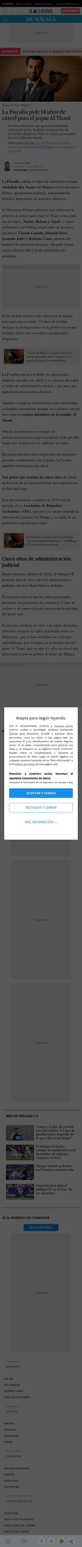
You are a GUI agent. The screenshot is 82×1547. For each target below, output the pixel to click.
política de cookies (25, 764)
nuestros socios (63, 726)
